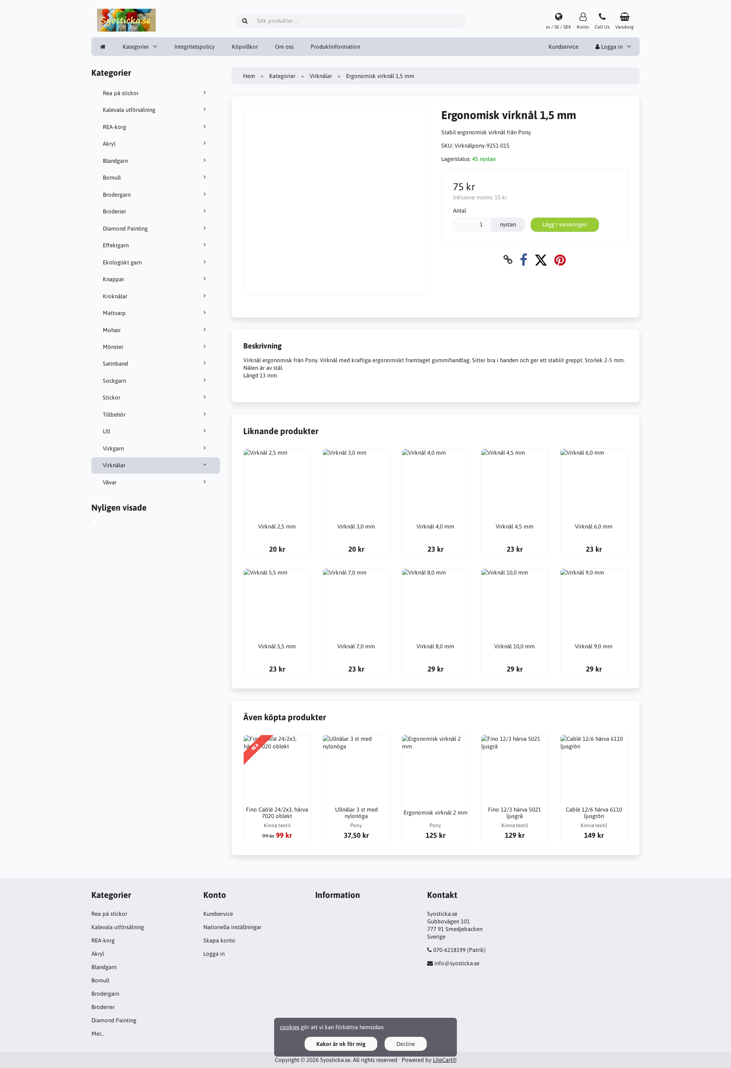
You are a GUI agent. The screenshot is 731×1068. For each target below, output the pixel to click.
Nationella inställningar (232, 927)
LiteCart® (444, 1060)
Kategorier (136, 46)
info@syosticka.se (456, 963)
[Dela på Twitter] (541, 260)
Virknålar (114, 465)
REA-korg (114, 127)
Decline (405, 1044)
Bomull (112, 177)
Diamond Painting (125, 228)
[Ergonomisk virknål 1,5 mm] (103, 523)
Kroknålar (115, 296)
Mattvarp (114, 313)
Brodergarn (117, 194)
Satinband (115, 363)
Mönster (113, 347)
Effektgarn (116, 245)
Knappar (113, 279)
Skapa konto (219, 940)
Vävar (110, 482)
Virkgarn (113, 448)
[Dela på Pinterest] (560, 260)
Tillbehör (114, 414)
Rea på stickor (121, 93)
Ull (106, 431)
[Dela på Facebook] (523, 260)
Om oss (284, 46)
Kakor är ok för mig (341, 1044)
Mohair (112, 330)
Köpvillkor (245, 46)
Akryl (109, 143)
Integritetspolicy (194, 46)
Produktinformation (335, 46)
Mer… (97, 1033)
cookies (289, 1027)
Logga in (611, 46)
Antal (459, 210)
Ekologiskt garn (122, 262)
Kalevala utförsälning (129, 110)
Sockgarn (114, 380)
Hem (249, 76)
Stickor (111, 397)
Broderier (114, 211)
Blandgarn (115, 161)
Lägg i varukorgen (565, 224)
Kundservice (563, 46)
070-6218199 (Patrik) (459, 950)
